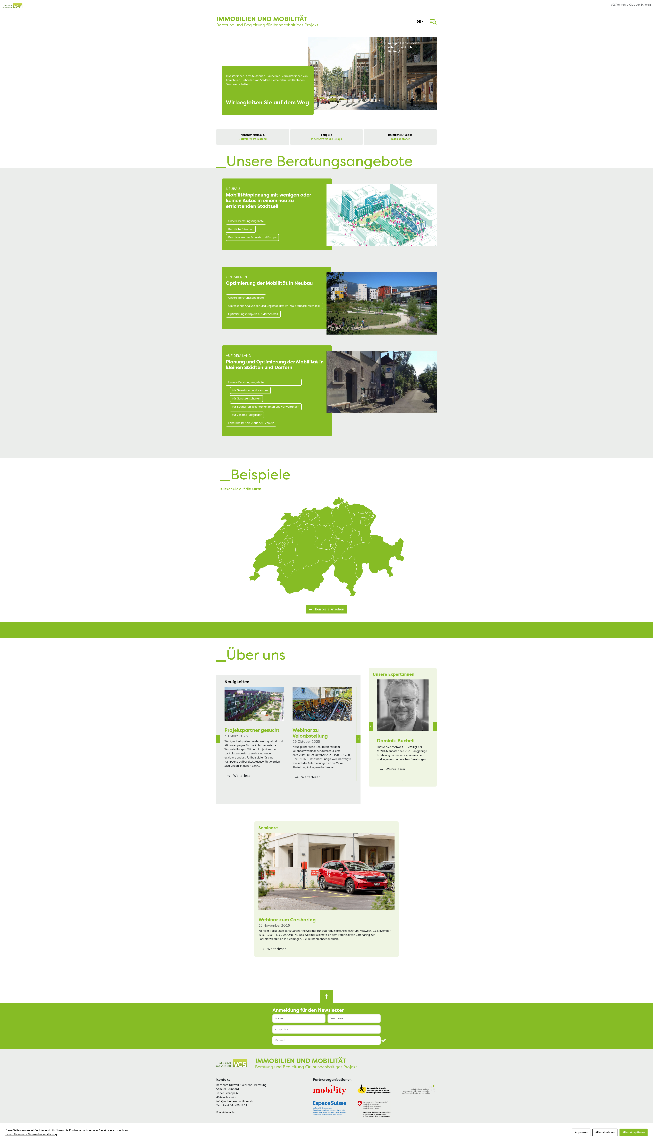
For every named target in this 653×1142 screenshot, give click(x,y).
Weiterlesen (243, 787)
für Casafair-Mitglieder (247, 415)
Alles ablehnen (605, 1132)
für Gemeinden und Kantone (250, 390)
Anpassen (581, 1132)
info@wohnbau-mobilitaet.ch (234, 1101)
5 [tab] (296, 798)
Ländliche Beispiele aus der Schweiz (251, 423)
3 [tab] (286, 798)
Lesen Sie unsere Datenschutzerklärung (31, 1134)
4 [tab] (291, 798)
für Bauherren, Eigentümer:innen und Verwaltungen (265, 407)
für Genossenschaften (246, 398)
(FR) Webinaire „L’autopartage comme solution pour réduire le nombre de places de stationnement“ (319, 703)
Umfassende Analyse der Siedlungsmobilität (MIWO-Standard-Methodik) (274, 306)
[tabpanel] (254, 739)
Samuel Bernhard (397, 740)
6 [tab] (301, 798)
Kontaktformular (225, 1112)
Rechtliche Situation (240, 229)
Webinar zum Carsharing (287, 919)
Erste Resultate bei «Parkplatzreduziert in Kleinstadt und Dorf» (251, 736)
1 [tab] (275, 798)
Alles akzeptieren (633, 1132)
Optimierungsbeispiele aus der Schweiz (253, 314)
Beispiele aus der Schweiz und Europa (252, 237)
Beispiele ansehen (329, 609)
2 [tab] (280, 798)
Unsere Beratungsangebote (246, 221)
